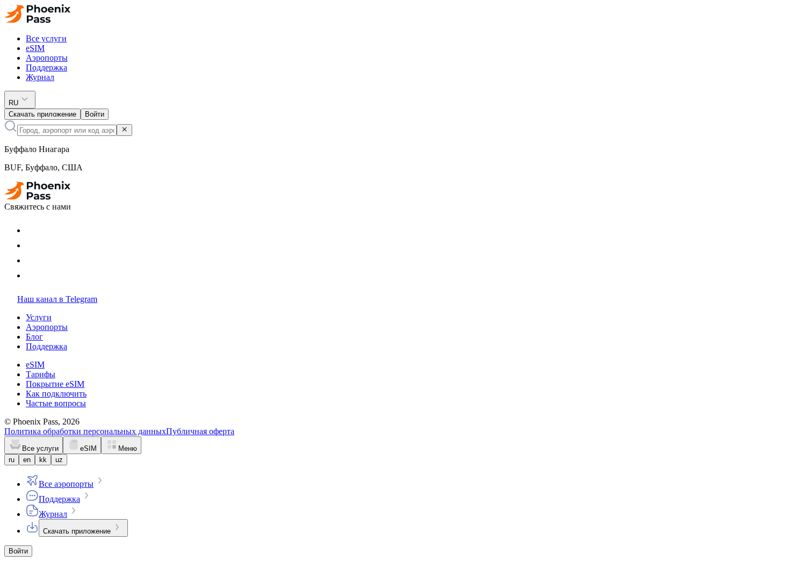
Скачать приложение (77, 531)
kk (43, 460)
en (27, 460)
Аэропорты (47, 57)
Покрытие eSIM (55, 384)
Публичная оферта (200, 431)
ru (12, 460)
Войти (18, 551)
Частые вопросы (56, 403)
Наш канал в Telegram (57, 299)
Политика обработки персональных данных (85, 431)
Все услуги (46, 38)
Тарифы (40, 374)
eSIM (35, 48)
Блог (34, 336)
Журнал (40, 77)
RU (13, 103)
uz (59, 460)
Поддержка (46, 67)
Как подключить (56, 393)
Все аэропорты (66, 483)
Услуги (39, 317)
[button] (395, 14)
